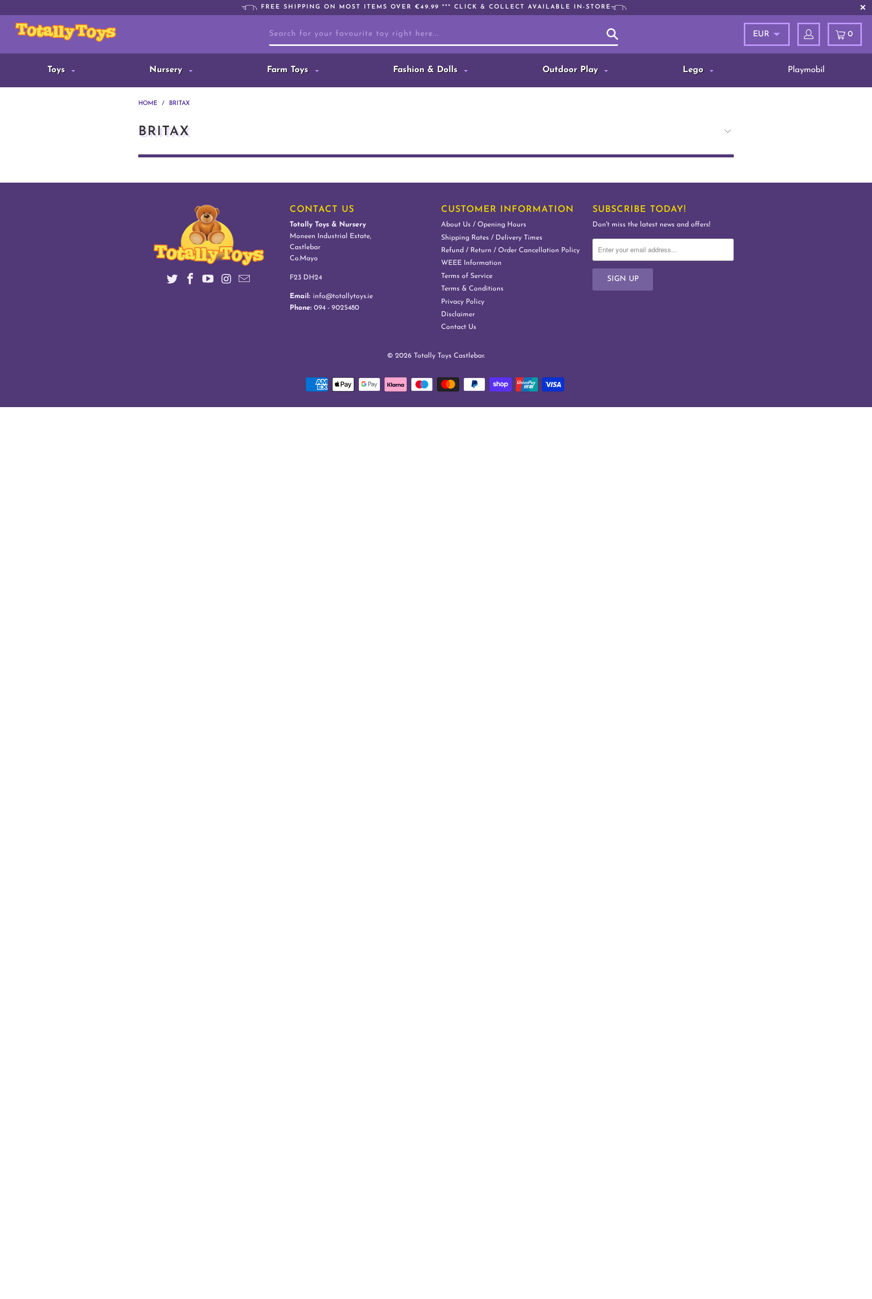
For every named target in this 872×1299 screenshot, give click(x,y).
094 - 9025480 (336, 308)
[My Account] (808, 34)
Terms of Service (467, 276)
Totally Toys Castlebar (449, 356)
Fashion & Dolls (427, 70)
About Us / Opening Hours (483, 225)
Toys (57, 70)
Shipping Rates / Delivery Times (491, 238)
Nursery (167, 70)
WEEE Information (471, 263)
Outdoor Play (571, 70)
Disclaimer (458, 314)
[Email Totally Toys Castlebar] (244, 281)
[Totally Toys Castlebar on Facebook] (190, 281)
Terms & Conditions (472, 289)
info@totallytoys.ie (343, 296)
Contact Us (458, 327)
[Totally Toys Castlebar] (79, 32)
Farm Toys (289, 70)
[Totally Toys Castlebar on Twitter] (172, 281)
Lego (694, 70)
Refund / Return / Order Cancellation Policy (510, 250)
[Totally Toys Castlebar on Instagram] (226, 281)
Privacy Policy (462, 302)
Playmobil (806, 70)
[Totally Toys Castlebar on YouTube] (208, 281)
